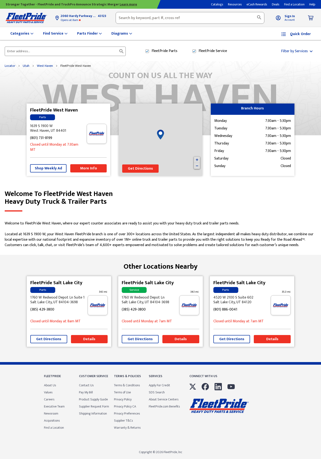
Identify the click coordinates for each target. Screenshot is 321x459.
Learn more (128, 4)
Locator (10, 66)
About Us (50, 385)
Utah (26, 66)
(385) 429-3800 (42, 309)
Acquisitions (52, 420)
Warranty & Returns (127, 427)
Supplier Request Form (94, 406)
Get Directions (140, 168)
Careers (49, 399)
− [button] (197, 165)
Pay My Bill (86, 392)
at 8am (70, 20)
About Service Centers (163, 399)
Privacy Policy (123, 399)
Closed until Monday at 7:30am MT (54, 147)
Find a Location (54, 427)
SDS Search (157, 392)
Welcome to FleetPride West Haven (59, 198)
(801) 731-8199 (41, 138)
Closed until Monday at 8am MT (55, 321)
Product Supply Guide (93, 399)
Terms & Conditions (127, 385)
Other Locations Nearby (161, 265)
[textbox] (190, 18)
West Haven (45, 66)
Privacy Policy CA (125, 406)
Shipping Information (93, 413)
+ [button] (197, 159)
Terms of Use (122, 392)
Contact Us (86, 385)
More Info (88, 168)
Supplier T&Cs (123, 420)
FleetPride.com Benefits (164, 406)
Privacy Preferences (127, 413)
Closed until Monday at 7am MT (147, 321)
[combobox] (190, 18)
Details (89, 339)
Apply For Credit (159, 385)
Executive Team (54, 406)
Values (48, 392)
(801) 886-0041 (225, 309)
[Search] (259, 18)
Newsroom (51, 413)
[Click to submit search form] (121, 51)
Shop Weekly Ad (48, 168)
